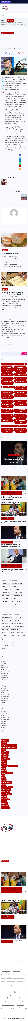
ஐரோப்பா (10, 20)
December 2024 (5, 694)
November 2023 (5, 719)
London (13, 608)
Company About (6, 854)
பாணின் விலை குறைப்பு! (10, 253)
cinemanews (7, 589)
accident (5, 580)
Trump (5, 632)
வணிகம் (7, 426)
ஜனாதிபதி (6, 645)
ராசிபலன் (7, 420)
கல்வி (20, 395)
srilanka (5, 623)
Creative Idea (4, 861)
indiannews (15, 602)
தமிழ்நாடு (20, 401)
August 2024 (4, 702)
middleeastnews (7, 611)
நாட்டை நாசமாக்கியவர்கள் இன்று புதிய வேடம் (13, 323)
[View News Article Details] (5, 8)
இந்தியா (20, 381)
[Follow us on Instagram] (6, 844)
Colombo (18, 589)
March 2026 (4, 665)
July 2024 (3, 704)
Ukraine (20, 632)
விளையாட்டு (7, 430)
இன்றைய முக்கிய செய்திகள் (20, 388)
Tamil (5, 629)
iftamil (14, 598)
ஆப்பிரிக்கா (20, 374)
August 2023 (4, 725)
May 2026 (3, 662)
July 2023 (3, 727)
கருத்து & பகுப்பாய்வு (7, 396)
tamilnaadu (15, 629)
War (11, 636)
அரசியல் (20, 364)
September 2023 (5, 723)
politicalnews (7, 617)
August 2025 (4, 679)
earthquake (18, 595)
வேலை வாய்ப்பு (20, 430)
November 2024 (5, 696)
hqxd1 (5, 256)
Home (2, 20)
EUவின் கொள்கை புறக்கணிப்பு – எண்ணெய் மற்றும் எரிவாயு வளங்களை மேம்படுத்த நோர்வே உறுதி (13, 335)
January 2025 (4, 692)
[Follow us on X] (9, 53)
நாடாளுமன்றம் (19, 645)
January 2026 (4, 669)
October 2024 (4, 698)
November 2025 (5, 673)
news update (7, 614)
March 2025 (4, 689)
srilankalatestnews (17, 623)
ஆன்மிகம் (20, 378)
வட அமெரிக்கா (20, 421)
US (4, 636)
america (15, 580)
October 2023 (4, 721)
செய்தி (7, 401)
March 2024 (4, 712)
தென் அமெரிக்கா (7, 405)
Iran (4, 605)
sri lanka (17, 620)
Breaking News (6, 364)
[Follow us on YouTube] (11, 844)
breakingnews (17, 583)
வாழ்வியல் (20, 426)
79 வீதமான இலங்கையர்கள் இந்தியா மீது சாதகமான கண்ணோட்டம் (12, 330)
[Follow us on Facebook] (5, 53)
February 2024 (4, 714)
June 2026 (3, 660)
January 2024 (4, 715)
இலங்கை (7, 387)
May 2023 (3, 731)
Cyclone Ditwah (19, 592)
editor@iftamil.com (7, 840)
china (13, 586)
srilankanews (7, 626)
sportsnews (6, 620)
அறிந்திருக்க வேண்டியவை (7, 369)
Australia (5, 583)
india (5, 602)
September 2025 (5, 677)
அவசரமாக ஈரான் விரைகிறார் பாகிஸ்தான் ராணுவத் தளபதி (12, 326)
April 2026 (3, 664)
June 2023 (3, 729)
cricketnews (6, 592)
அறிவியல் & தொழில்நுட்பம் (20, 369)
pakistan (18, 614)
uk (12, 632)
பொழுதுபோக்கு (20, 410)
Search (24, 354)
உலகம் (7, 392)
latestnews (14, 605)
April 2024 (3, 710)
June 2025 (3, 683)
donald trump (6, 595)
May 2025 (3, 685)
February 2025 (4, 690)
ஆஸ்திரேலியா (7, 382)
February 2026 (4, 667)
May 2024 (3, 708)
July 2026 (3, 658)
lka (4, 608)
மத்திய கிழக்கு (7, 416)
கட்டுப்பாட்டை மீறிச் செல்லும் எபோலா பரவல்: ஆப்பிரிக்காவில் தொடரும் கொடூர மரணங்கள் (13, 320)
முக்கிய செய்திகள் (20, 416)
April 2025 (3, 687)
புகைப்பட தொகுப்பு (7, 410)
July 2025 (3, 681)
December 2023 (5, 717)
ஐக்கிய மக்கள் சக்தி (9, 642)
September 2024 (5, 700)
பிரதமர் (5, 648)
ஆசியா (7, 374)
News (18, 611)
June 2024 (3, 706)
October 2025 (4, 675)
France (5, 598)
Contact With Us (6, 857)
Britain (5, 586)
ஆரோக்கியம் (7, 378)
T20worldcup (19, 626)
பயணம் (20, 404)
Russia (18, 617)
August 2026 (4, 656)
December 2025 (5, 671)
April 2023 (3, 733)
